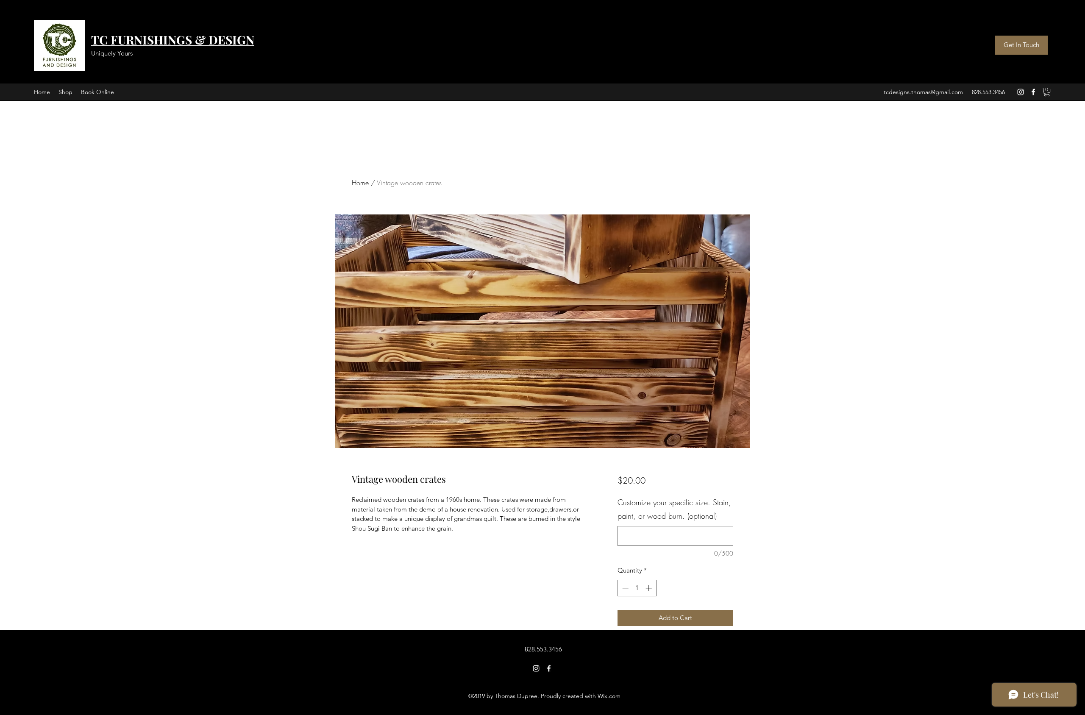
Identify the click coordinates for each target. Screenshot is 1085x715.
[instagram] (1020, 92)
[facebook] (1033, 92)
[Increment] (649, 588)
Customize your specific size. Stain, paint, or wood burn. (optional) (674, 509)
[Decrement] (624, 588)
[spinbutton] (637, 588)
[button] (1047, 92)
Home (360, 182)
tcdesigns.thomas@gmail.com (923, 92)
